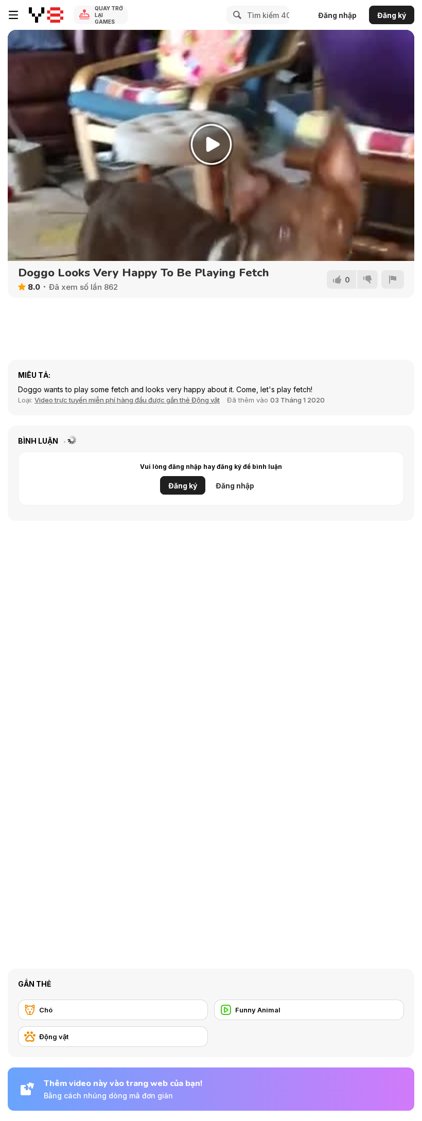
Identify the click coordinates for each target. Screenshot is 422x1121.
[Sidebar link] (13, 15)
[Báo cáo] (392, 279)
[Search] (235, 15)
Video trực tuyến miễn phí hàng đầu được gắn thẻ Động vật (127, 400)
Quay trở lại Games (109, 15)
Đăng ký (391, 15)
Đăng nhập (337, 15)
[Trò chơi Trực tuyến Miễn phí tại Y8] (46, 15)
